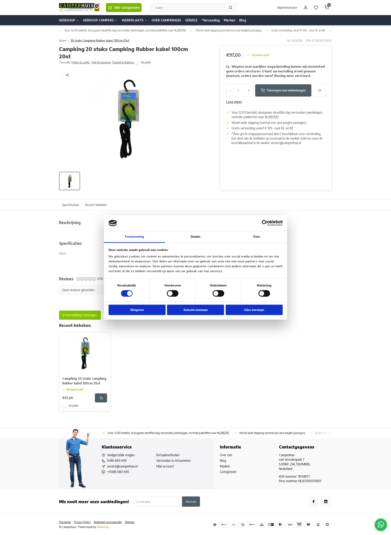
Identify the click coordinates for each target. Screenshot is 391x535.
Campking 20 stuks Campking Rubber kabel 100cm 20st (84, 380)
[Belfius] (252, 525)
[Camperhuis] (79, 7)
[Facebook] (314, 501)
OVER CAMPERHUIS (166, 20)
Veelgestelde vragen (120, 455)
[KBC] (261, 525)
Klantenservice (287, 8)
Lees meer (234, 102)
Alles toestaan (254, 310)
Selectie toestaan (195, 310)
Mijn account (165, 466)
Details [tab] (196, 236)
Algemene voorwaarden (108, 522)
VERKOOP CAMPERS (98, 20)
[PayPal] (224, 525)
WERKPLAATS (133, 20)
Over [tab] (256, 236)
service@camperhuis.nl (122, 466)
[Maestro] (308, 525)
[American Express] (318, 525)
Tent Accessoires (101, 62)
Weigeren (137, 310)
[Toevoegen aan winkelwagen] (101, 397)
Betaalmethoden (167, 455)
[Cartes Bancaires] (327, 525)
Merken (229, 20)
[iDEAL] (215, 525)
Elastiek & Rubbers (123, 62)
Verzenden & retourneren (173, 460)
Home (62, 40)
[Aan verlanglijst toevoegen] (104, 338)
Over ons (226, 455)
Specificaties (70, 205)
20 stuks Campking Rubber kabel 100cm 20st (99, 40)
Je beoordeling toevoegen (80, 315)
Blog (242, 20)
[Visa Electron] (299, 525)
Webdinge (103, 527)
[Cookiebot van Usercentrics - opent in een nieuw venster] (265, 223)
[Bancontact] (243, 525)
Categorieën (228, 472)
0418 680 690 (117, 460)
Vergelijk (146, 62)
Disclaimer (65, 522)
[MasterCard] (280, 525)
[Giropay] (271, 525)
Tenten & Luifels (80, 62)
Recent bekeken (96, 205)
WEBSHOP (67, 20)
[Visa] (290, 525)
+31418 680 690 (118, 472)
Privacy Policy (82, 522)
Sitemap (129, 522)
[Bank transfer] (233, 525)
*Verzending (211, 20)
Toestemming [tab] (134, 236)
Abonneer (191, 501)
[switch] (172, 293)
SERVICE (191, 20)
